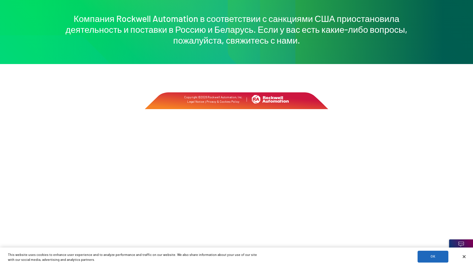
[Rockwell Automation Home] (270, 102)
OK (433, 256)
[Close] (464, 257)
